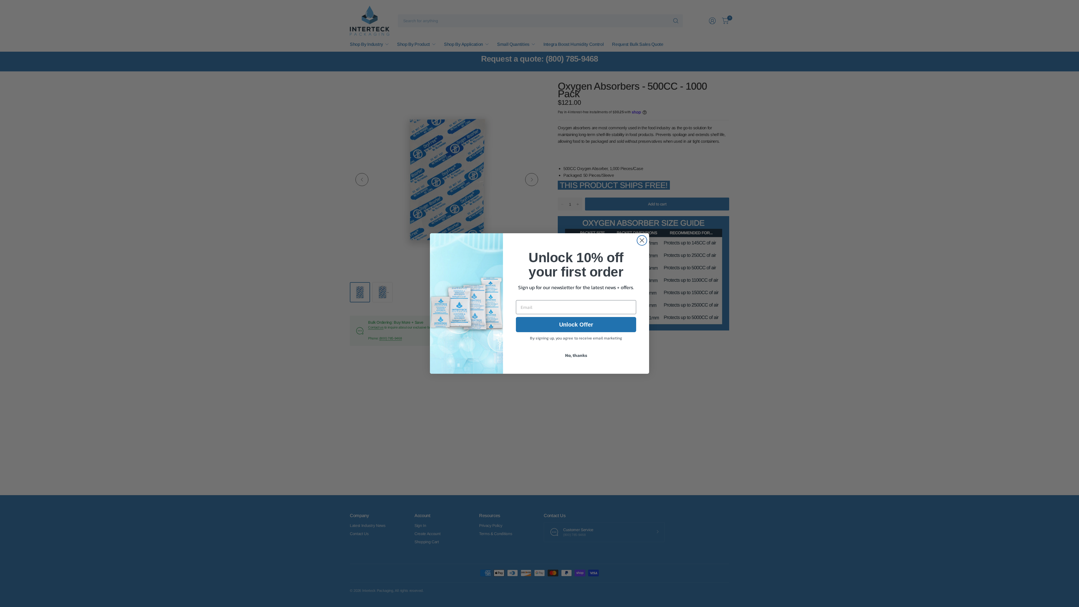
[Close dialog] (642, 240)
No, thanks (576, 355)
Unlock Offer (576, 324)
